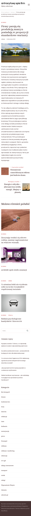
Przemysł (4, 441)
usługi (3, 480)
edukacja (4, 416)
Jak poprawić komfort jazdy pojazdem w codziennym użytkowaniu (13, 369)
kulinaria (4, 426)
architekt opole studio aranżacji (14, 270)
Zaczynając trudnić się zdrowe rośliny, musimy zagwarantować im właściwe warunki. (14, 240)
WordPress (4, 510)
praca (10, 315)
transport (4, 470)
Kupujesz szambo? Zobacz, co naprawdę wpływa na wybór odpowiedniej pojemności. (14, 345)
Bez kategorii (5, 392)
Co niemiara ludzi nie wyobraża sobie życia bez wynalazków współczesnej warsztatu (14, 287)
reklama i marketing (7, 451)
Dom (2, 407)
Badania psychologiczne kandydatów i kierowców (11, 320)
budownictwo (5, 402)
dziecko (3, 412)
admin (3, 39)
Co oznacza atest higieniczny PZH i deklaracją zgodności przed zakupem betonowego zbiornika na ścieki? (15, 361)
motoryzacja (5, 431)
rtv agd (3, 461)
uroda (3, 475)
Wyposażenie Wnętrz (8, 485)
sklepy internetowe (7, 465)
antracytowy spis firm (13, 3)
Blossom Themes (15, 508)
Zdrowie (4, 490)
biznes (3, 22)
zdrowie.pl (4, 495)
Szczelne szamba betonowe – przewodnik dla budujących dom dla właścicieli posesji (15, 352)
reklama (4, 446)
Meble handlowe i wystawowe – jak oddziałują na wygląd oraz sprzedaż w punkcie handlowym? (15, 378)
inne (10, 281)
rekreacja (4, 456)
